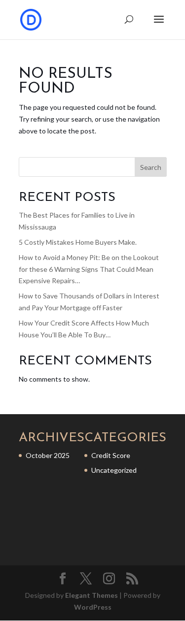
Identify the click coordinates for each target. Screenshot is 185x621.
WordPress (92, 607)
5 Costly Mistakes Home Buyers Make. (78, 242)
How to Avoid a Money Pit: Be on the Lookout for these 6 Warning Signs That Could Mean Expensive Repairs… (89, 269)
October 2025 (48, 455)
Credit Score (110, 455)
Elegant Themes (91, 595)
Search (150, 167)
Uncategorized (114, 470)
